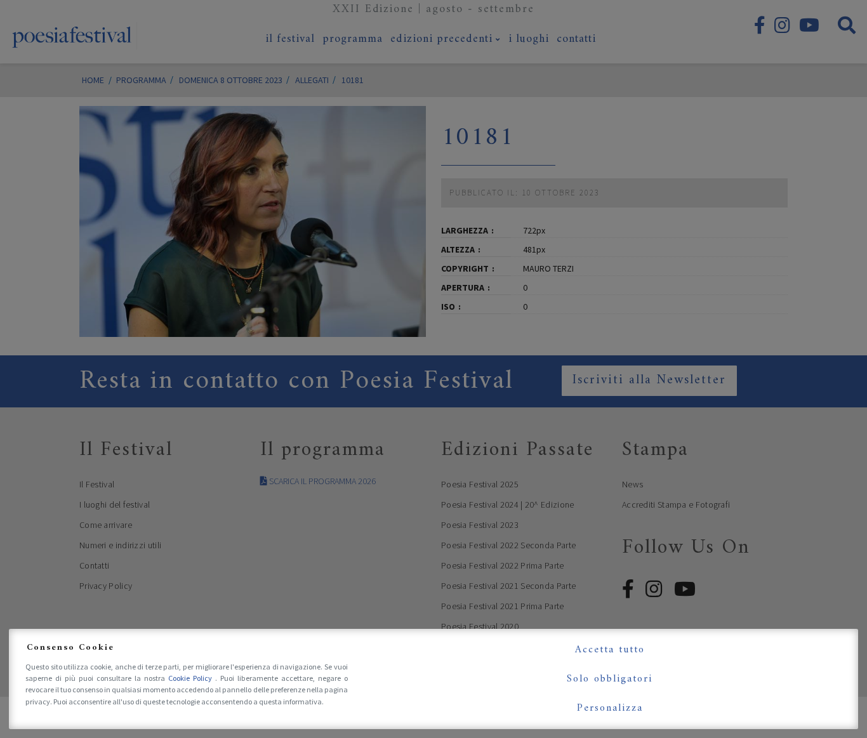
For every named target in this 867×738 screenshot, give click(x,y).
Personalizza (610, 708)
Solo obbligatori (609, 679)
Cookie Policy (191, 678)
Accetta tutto (610, 650)
